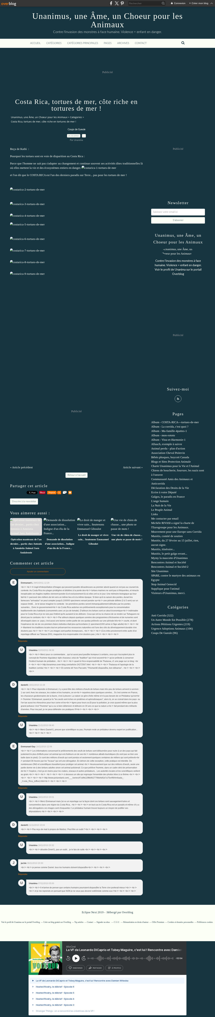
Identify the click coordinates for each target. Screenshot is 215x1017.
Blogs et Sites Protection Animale (171, 461)
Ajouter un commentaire (38, 571)
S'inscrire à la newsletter (24, 501)
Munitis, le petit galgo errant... (169, 553)
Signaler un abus (103, 922)
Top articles (78, 922)
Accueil (35, 43)
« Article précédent (21, 467)
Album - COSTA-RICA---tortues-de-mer (175, 422)
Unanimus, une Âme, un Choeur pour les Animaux (107, 20)
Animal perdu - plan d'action (168, 448)
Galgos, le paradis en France (168, 496)
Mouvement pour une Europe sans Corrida (176, 531)
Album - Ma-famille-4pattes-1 (169, 431)
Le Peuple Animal (161, 509)
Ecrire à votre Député (164, 492)
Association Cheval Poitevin (168, 453)
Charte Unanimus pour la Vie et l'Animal (175, 466)
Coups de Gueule (76, 129)
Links (154, 514)
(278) (172, 619)
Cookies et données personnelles (181, 922)
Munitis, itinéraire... (163, 549)
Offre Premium (158, 922)
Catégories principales (82, 43)
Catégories (53, 43)
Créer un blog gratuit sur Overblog (57, 922)
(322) (162, 615)
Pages (108, 43)
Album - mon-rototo (163, 435)
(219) (170, 624)
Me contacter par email (165, 518)
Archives (123, 43)
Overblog (127, 912)
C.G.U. (117, 922)
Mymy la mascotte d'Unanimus (169, 558)
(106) (172, 628)
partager (97, 968)
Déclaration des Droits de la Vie (170, 488)
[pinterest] (122, 3)
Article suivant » (133, 467)
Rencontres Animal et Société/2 (169, 566)
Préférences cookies (205, 922)
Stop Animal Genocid (164, 584)
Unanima (180, 269)
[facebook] (111, 3)
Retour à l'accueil (76, 475)
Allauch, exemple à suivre (166, 444)
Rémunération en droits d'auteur (135, 922)
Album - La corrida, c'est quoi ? (169, 426)
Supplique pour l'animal (165, 588)
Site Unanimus (159, 571)
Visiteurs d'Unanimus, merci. (168, 593)
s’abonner (77, 968)
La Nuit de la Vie (161, 505)
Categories (76, 117)
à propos (116, 968)
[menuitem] (35, 43)
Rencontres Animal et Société (168, 562)
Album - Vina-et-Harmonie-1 (168, 439)
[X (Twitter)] (117, 3)
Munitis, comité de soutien (167, 536)
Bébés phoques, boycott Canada (170, 457)
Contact (141, 43)
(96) (164, 633)
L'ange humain (160, 501)
